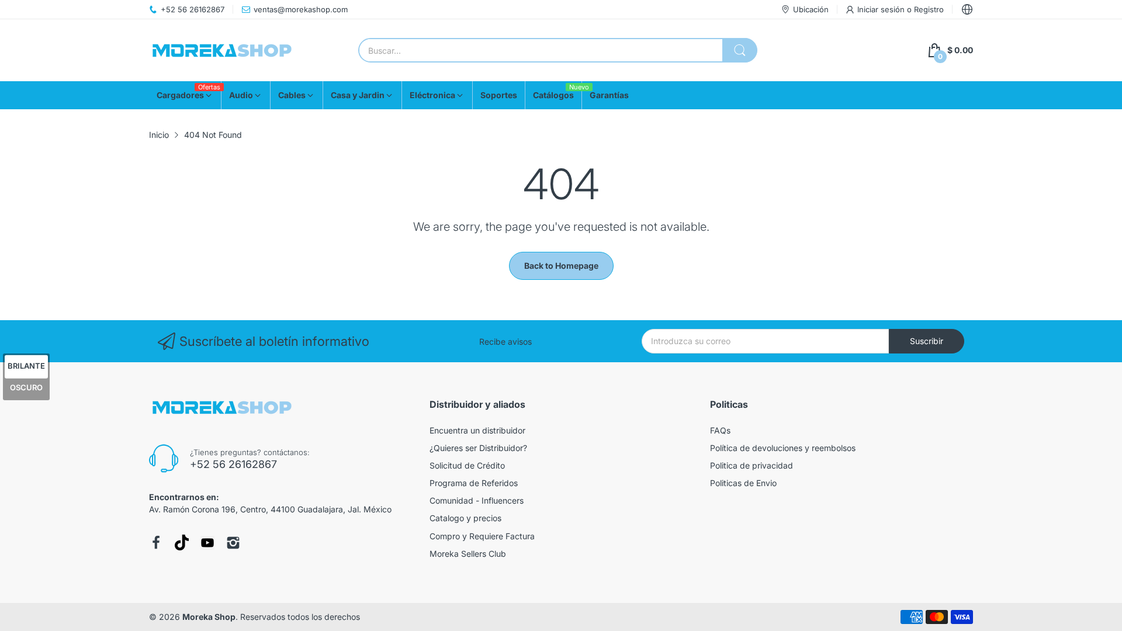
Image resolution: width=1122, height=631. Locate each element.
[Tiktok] (182, 542)
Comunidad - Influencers (477, 500)
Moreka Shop (209, 617)
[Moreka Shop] (222, 50)
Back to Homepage (561, 266)
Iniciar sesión (882, 9)
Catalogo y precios (465, 518)
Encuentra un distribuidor (477, 430)
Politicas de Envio (743, 483)
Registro (929, 9)
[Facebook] (156, 543)
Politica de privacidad (751, 465)
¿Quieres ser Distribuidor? (478, 448)
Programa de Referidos (474, 483)
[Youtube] (207, 543)
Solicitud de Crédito (467, 465)
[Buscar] (739, 50)
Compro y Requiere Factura (482, 536)
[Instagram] (233, 543)
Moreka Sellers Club (468, 554)
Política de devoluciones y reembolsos (783, 448)
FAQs (720, 430)
